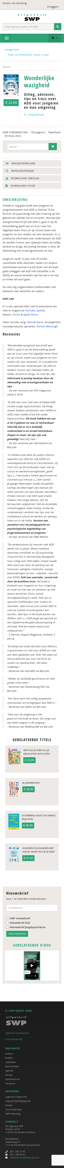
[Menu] (7, 38)
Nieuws (9, 1074)
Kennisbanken (12, 1066)
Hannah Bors (34, 322)
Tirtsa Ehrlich (36, 114)
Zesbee (9, 1105)
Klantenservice (12, 1079)
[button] (55, 38)
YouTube (30, 310)
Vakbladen (10, 1062)
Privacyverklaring (13, 1039)
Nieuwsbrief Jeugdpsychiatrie (27, 927)
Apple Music (30, 314)
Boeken (9, 1057)
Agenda (9, 1070)
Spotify (40, 310)
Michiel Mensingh (47, 326)
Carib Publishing (13, 1109)
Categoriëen (11, 49)
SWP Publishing (12, 1113)
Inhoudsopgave (22, 170)
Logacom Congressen (16, 1096)
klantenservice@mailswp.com (24, 1157)
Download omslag (24, 178)
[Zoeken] (57, 26)
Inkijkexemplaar (22, 163)
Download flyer (22, 185)
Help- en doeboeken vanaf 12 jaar (28, 54)
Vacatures (10, 1083)
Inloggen (53, 6)
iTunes (16, 314)
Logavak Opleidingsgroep (17, 1101)
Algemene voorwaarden (17, 1033)
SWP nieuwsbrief (20, 918)
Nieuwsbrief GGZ (20, 922)
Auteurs (9, 1053)
